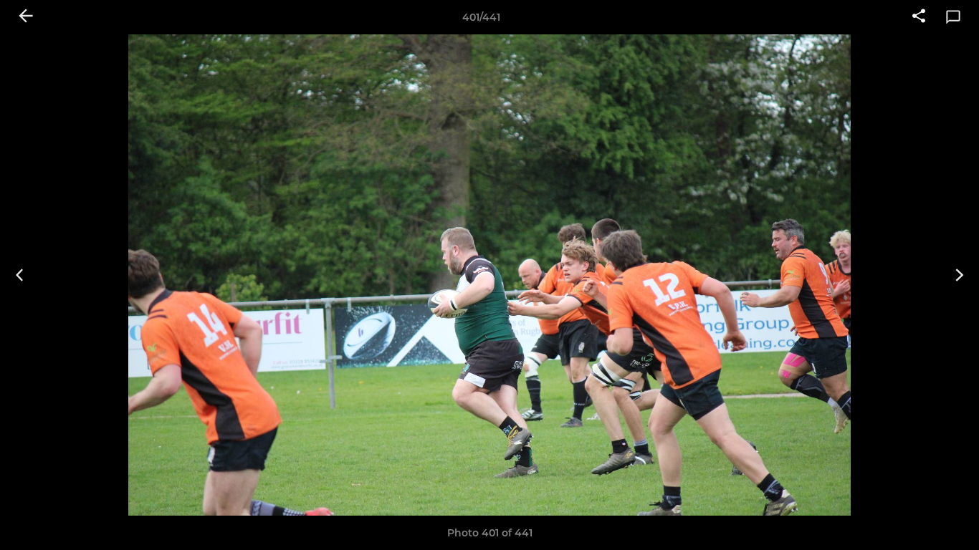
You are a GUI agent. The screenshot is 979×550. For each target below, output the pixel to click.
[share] (918, 17)
